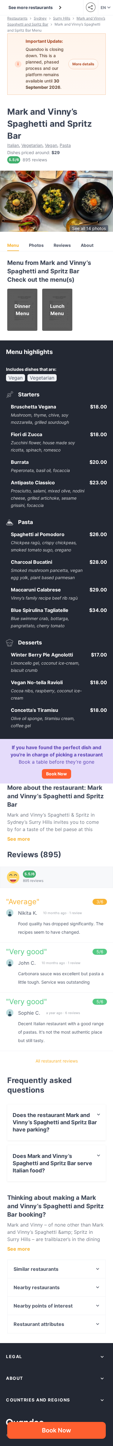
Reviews (62, 245)
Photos (36, 245)
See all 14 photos (89, 228)
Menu (13, 245)
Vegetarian (31, 145)
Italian (13, 145)
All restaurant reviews (57, 1060)
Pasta (65, 145)
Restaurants (17, 18)
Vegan (51, 145)
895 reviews (35, 159)
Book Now (56, 773)
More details (83, 64)
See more (18, 839)
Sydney (40, 18)
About (87, 245)
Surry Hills (61, 18)
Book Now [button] (56, 1430)
